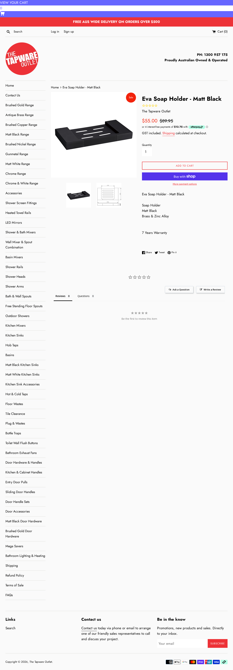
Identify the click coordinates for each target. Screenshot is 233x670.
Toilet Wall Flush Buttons (21, 443)
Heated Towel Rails (18, 212)
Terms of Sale (14, 585)
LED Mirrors (13, 222)
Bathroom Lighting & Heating (25, 555)
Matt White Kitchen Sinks (22, 374)
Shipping (11, 565)
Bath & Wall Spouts (18, 296)
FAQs (9, 595)
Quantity (147, 145)
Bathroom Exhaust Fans (21, 452)
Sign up (69, 31)
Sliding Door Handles (20, 492)
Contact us (89, 628)
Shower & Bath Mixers (20, 232)
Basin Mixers (14, 257)
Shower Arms (14, 286)
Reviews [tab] (60, 296)
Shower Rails (14, 267)
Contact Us (12, 95)
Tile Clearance (15, 413)
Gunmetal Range (16, 154)
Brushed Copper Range (21, 124)
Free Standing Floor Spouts (23, 306)
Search (10, 628)
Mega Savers (14, 546)
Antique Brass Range (19, 115)
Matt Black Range (17, 134)
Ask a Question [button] (181, 289)
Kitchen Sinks (14, 335)
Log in (55, 31)
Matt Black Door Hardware (23, 521)
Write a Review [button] (212, 289)
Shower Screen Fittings (21, 203)
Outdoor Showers (17, 316)
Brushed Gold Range (19, 105)
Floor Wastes (14, 404)
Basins (9, 355)
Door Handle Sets (17, 501)
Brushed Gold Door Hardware (18, 534)
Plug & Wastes (15, 423)
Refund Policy (14, 575)
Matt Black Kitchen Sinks (21, 364)
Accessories (13, 193)
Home (9, 85)
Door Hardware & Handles (23, 462)
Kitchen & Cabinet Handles (23, 472)
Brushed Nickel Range (20, 144)
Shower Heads (15, 276)
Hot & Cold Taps (16, 394)
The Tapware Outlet (40, 662)
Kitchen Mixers (15, 325)
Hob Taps (11, 345)
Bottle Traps (13, 433)
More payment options (185, 184)
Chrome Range (15, 173)
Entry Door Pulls (16, 482)
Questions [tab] (84, 296)
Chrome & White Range (21, 183)
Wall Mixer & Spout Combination (18, 245)
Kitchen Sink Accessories (22, 384)
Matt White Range (17, 163)
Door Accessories (17, 511)
